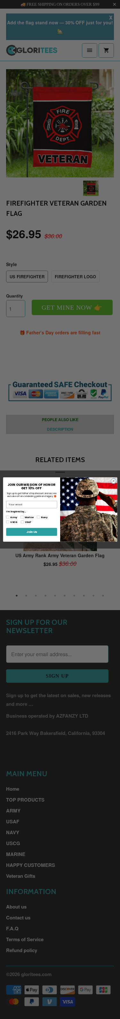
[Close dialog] (113, 481)
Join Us (31, 532)
